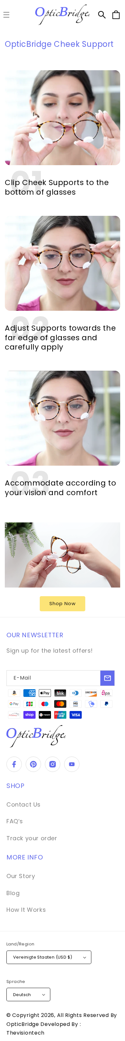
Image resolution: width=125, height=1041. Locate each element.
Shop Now (62, 603)
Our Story (20, 876)
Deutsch (22, 995)
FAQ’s (14, 821)
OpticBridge (23, 1024)
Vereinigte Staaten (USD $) (42, 957)
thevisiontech (25, 1033)
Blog (13, 893)
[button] (102, 15)
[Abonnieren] (107, 678)
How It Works (26, 910)
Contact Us (23, 804)
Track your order (31, 838)
